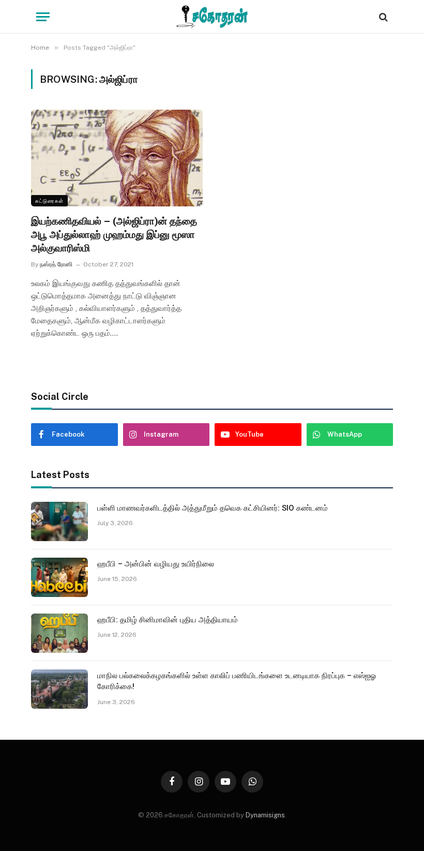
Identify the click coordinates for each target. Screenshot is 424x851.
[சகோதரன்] (212, 17)
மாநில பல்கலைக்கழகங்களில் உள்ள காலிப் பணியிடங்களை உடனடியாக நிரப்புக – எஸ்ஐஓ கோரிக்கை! (236, 681)
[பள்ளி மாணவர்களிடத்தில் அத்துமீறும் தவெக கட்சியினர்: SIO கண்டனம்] (59, 521)
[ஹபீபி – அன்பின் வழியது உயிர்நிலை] (59, 577)
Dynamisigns (265, 815)
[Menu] (43, 16)
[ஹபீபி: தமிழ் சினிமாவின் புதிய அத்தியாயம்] (59, 633)
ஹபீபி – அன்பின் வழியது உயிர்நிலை (155, 564)
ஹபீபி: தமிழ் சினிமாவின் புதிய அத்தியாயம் (167, 619)
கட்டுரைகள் (49, 201)
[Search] (382, 16)
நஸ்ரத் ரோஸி (56, 264)
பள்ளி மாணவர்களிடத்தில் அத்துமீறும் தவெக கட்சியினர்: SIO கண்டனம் (212, 508)
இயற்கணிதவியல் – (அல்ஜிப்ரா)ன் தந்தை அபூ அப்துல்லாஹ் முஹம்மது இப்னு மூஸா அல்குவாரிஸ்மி (114, 234)
